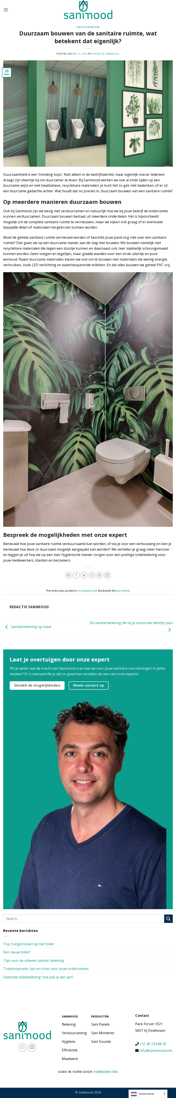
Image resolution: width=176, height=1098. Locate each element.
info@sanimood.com (156, 1050)
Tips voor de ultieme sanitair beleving (33, 960)
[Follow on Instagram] (22, 1047)
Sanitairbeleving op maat (30, 626)
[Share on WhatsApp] (68, 575)
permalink (123, 591)
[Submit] (168, 919)
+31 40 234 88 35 (152, 1043)
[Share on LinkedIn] (107, 575)
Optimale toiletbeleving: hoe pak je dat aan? (38, 977)
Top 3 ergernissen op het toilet (28, 944)
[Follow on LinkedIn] (32, 1047)
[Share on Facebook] (76, 575)
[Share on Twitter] (84, 575)
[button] (5, 9)
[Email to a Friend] (92, 575)
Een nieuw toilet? (16, 952)
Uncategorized (87, 27)
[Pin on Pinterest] (99, 575)
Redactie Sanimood (106, 53)
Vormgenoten (105, 1072)
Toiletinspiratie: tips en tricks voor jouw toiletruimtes (46, 968)
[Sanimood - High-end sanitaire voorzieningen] (88, 9)
